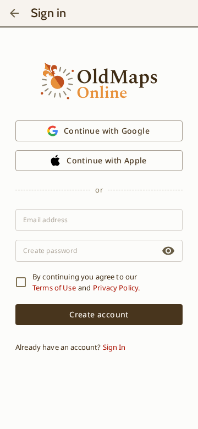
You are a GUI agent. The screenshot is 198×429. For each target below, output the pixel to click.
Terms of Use (54, 287)
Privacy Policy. (116, 287)
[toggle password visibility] (168, 251)
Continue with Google (107, 130)
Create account (99, 314)
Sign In (114, 347)
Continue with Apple (107, 160)
